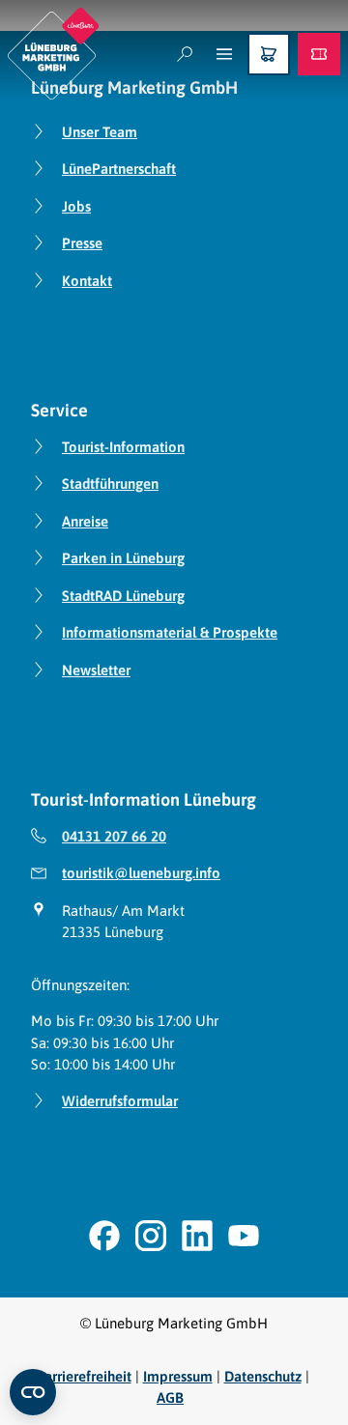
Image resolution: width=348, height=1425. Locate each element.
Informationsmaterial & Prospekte (169, 632)
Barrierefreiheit (83, 1376)
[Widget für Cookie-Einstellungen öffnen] (33, 1392)
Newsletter (96, 670)
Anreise (85, 521)
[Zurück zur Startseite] (53, 54)
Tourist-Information (123, 447)
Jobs (76, 206)
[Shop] (268, 54)
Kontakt (87, 280)
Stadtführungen (110, 483)
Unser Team (99, 132)
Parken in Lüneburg (123, 558)
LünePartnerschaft (119, 168)
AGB (170, 1397)
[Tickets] (319, 54)
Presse (82, 243)
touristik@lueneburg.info (141, 873)
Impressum (178, 1376)
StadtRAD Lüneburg (123, 595)
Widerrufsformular (120, 1101)
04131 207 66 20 (114, 836)
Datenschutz (263, 1376)
